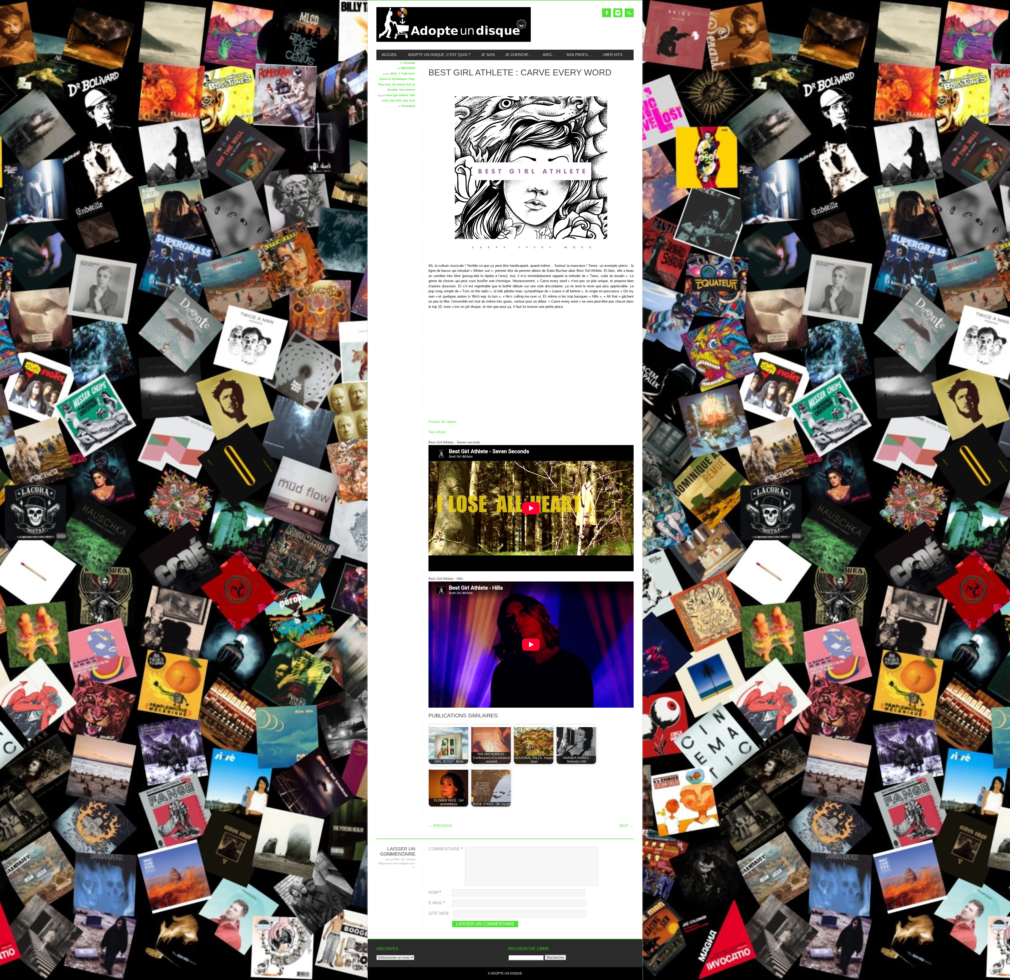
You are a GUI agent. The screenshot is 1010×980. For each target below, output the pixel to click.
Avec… (549, 55)
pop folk (395, 100)
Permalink (408, 106)
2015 (393, 73)
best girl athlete (397, 95)
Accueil (389, 55)
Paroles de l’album (442, 422)
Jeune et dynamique (393, 78)
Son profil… (579, 55)
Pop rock (384, 84)
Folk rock (407, 73)
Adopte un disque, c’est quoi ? (439, 55)
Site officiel (437, 432)
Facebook (606, 12)
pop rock (409, 100)
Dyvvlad (409, 62)
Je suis (488, 55)
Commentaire (445, 849)
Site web (438, 913)
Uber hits (612, 55)
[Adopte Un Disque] (453, 41)
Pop (411, 78)
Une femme (407, 89)
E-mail (436, 903)
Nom (434, 892)
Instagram (617, 12)
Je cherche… (518, 55)
